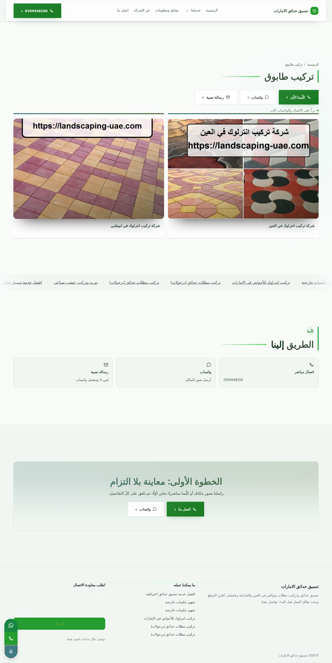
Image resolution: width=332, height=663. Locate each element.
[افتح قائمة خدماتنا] (187, 11)
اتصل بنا (123, 10)
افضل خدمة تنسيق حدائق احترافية (28, 282)
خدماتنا (196, 10)
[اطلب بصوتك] (10, 651)
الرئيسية (212, 10)
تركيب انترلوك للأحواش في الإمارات (275, 282)
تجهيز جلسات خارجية (180, 602)
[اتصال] (10, 638)
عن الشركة (142, 10)
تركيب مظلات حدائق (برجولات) (209, 282)
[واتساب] (10, 625)
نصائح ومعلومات (167, 10)
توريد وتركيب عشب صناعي (89, 282)
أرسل (59, 623)
